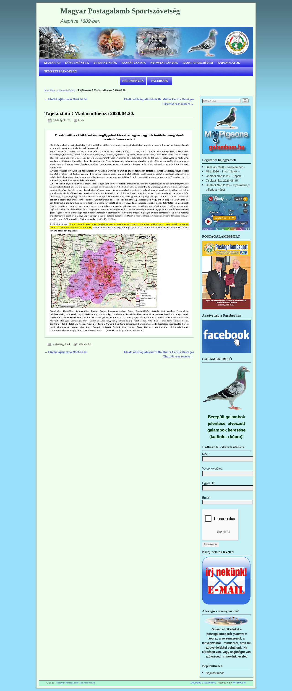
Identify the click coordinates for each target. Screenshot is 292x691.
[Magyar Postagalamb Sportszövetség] (146, 43)
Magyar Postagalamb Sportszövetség (120, 11)
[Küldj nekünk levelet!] (226, 603)
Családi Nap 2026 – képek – (224, 176)
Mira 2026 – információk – (223, 171)
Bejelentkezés (215, 672)
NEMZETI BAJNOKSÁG (60, 71)
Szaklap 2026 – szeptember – (225, 167)
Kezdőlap (49, 90)
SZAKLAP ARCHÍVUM (197, 62)
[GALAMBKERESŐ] (226, 411)
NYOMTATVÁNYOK (164, 62)
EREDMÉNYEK (133, 80)
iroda (81, 120)
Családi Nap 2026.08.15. (222, 180)
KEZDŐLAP (52, 62)
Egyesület (208, 483)
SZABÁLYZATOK (134, 62)
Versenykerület (212, 468)
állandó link (85, 344)
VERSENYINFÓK (105, 62)
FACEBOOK (159, 80)
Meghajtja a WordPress (203, 682)
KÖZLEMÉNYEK (77, 62)
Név (206, 454)
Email (207, 497)
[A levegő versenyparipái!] (226, 625)
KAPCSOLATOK (229, 62)
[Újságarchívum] (226, 308)
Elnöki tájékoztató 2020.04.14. (65, 99)
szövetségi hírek (66, 90)
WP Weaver (239, 682)
